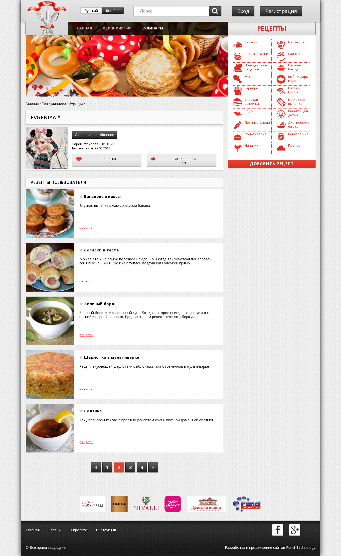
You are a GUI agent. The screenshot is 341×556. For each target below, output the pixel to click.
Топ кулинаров (54, 103)
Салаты (294, 53)
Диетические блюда (298, 124)
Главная (83, 28)
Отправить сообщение (94, 134)
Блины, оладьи (256, 53)
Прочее (294, 145)
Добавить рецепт (272, 163)
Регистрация (281, 11)
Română (113, 10)
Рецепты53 (109, 160)
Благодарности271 (183, 160)
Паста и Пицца (294, 90)
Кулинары (152, 28)
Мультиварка (255, 134)
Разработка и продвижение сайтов (255, 547)
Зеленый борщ (100, 303)
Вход (243, 11)
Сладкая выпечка (252, 101)
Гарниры (252, 88)
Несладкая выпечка (296, 101)
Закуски (251, 42)
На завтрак (297, 42)
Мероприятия (117, 28)
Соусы (249, 111)
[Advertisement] (271, 209)
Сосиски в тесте (101, 249)
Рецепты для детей (298, 113)
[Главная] (46, 32)
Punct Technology (300, 547)
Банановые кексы (102, 196)
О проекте (78, 530)
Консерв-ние (298, 134)
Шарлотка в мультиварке (111, 357)
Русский (91, 10)
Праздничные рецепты (256, 67)
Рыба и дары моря (298, 78)
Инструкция (106, 530)
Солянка (93, 410)
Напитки (251, 145)
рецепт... (86, 227)
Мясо (249, 76)
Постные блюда (257, 122)
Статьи (54, 530)
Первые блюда (294, 67)
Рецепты (271, 28)
